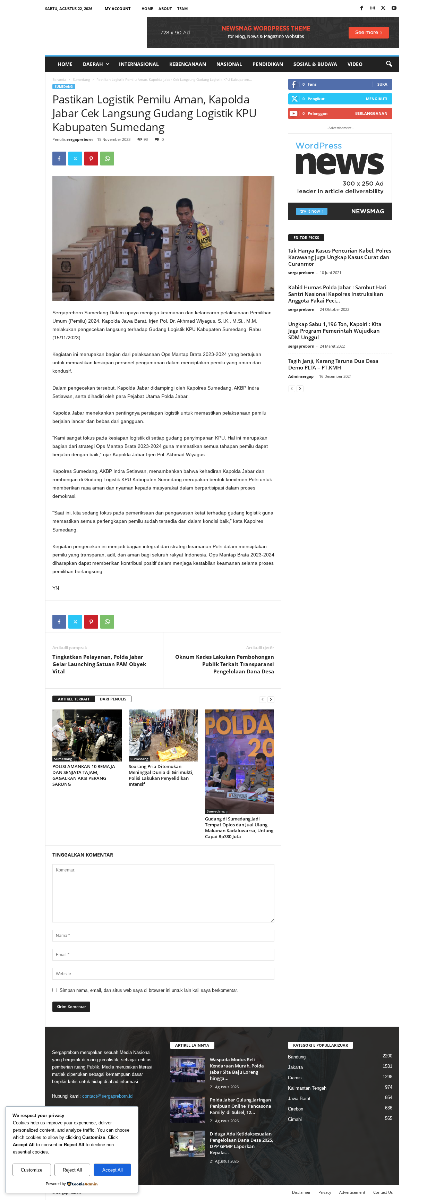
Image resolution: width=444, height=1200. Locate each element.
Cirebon (295, 1109)
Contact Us (383, 1192)
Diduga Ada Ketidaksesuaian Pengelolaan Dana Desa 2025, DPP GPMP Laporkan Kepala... (241, 1143)
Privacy (324, 1192)
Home (147, 8)
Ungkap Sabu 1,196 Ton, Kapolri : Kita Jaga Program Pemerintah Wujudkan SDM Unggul (335, 331)
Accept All (112, 1170)
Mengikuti (376, 98)
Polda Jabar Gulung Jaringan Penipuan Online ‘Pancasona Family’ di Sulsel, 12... (240, 1106)
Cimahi (295, 1119)
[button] (388, 64)
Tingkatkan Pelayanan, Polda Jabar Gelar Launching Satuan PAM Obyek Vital (99, 664)
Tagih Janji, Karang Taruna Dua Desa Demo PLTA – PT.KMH (333, 364)
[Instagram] (372, 8)
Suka (382, 84)
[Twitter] (75, 158)
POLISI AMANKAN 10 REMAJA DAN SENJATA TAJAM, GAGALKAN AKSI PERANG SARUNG (83, 775)
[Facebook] (362, 8)
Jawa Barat (299, 1098)
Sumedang (81, 79)
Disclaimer (301, 1192)
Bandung (297, 1056)
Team (182, 8)
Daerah (93, 64)
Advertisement (352, 1192)
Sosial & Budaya (315, 64)
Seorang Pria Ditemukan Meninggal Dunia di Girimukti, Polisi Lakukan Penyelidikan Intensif (161, 775)
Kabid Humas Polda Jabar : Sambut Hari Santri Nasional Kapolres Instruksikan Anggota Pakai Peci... (337, 294)
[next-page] (270, 699)
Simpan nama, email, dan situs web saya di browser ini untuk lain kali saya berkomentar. (149, 990)
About (165, 8)
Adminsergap (301, 376)
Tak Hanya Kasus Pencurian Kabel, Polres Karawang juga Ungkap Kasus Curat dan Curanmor (339, 257)
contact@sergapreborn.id (107, 1096)
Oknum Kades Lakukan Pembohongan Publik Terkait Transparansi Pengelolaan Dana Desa (224, 664)
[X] (383, 8)
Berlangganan (371, 113)
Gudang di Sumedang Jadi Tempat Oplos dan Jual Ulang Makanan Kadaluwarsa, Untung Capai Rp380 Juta (239, 828)
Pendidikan (268, 64)
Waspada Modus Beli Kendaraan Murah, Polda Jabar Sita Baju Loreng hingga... (237, 1068)
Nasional (229, 64)
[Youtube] (394, 8)
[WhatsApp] (107, 158)
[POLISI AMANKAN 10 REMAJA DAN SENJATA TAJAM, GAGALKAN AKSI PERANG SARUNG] (87, 735)
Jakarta (295, 1067)
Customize (31, 1170)
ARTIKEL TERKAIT (73, 698)
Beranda (59, 79)
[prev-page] (262, 699)
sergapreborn (80, 139)
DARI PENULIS (113, 698)
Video (355, 64)
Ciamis (295, 1077)
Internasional (139, 64)
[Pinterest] (91, 158)
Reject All (72, 1170)
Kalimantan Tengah (307, 1088)
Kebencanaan (187, 64)
